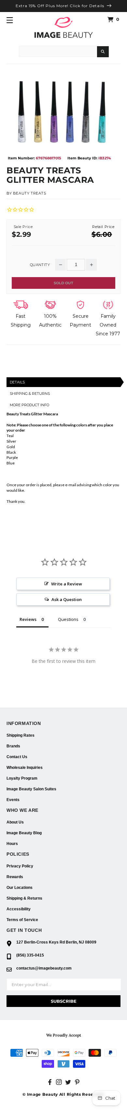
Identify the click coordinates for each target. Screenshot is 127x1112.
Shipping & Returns (24, 898)
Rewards (15, 877)
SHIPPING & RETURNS (30, 393)
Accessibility (19, 909)
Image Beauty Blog (24, 833)
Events (13, 799)
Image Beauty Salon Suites (31, 789)
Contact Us (17, 757)
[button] (10, 20)
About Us (15, 822)
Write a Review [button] (66, 584)
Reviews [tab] (28, 619)
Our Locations (20, 887)
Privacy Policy (20, 866)
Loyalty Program (22, 778)
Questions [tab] (68, 619)
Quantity (40, 265)
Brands (13, 746)
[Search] (103, 51)
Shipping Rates (21, 735)
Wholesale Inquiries (25, 767)
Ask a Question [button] (66, 599)
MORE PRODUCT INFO (29, 405)
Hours (12, 843)
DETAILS (17, 382)
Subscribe (64, 1001)
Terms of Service (22, 920)
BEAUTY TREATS (29, 193)
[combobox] (58, 51)
